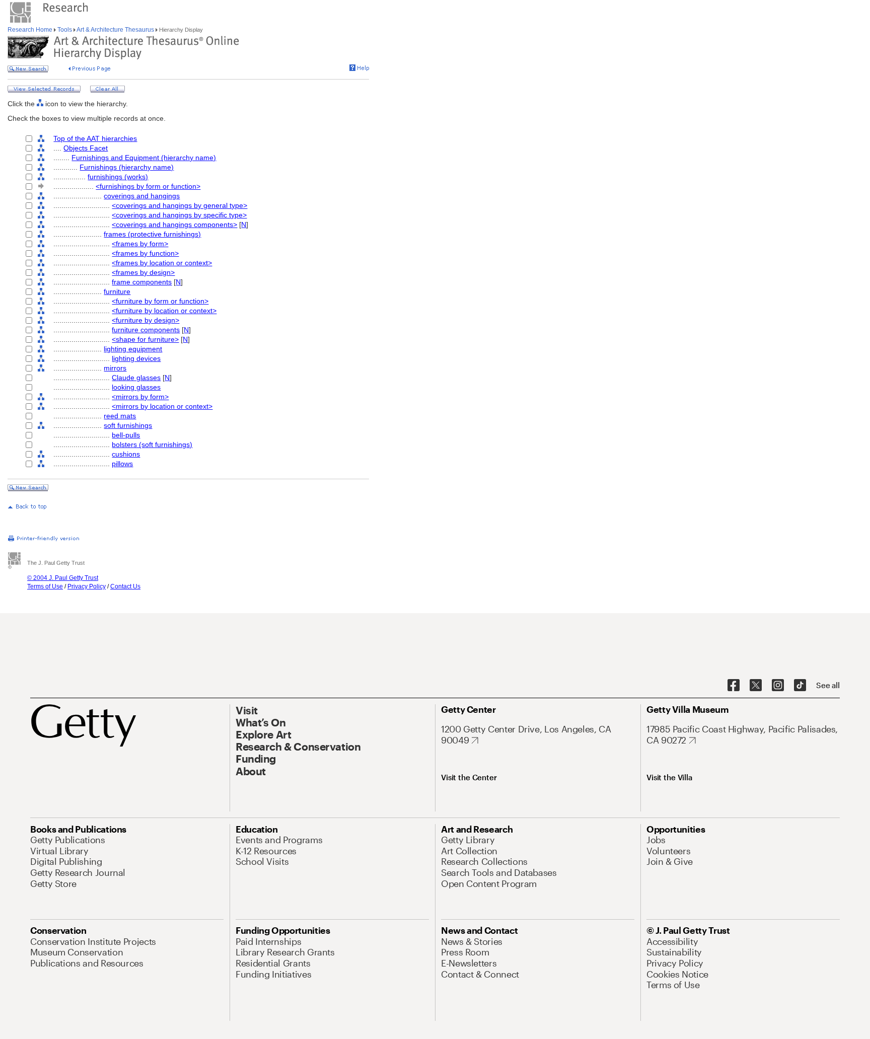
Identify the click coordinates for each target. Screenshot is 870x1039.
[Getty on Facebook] (734, 686)
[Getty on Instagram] (778, 686)
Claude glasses (136, 378)
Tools (65, 29)
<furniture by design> (145, 320)
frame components (142, 282)
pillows (122, 464)
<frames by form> (140, 244)
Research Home (31, 29)
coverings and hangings (142, 196)
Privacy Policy (86, 586)
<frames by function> (145, 253)
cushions (126, 454)
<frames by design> (143, 272)
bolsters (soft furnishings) (152, 444)
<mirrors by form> (140, 397)
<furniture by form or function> (160, 301)
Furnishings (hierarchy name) (127, 167)
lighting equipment (133, 349)
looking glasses (136, 387)
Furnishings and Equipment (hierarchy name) (143, 158)
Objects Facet (85, 148)
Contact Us (125, 586)
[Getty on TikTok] (800, 686)
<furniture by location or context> (164, 311)
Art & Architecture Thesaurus (116, 29)
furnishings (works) (118, 177)
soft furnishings (128, 425)
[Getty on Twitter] (756, 686)
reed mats (120, 416)
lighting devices (136, 358)
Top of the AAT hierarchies (95, 138)
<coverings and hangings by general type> (179, 205)
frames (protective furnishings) (152, 234)
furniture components (146, 330)
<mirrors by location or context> (162, 406)
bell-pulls (126, 435)
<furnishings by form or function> (148, 186)
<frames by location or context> (162, 263)
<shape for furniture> (145, 339)
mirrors (115, 368)
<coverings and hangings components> (174, 224)
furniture (117, 291)
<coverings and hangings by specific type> (179, 215)
